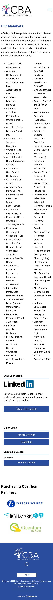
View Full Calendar (26, 462)
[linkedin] (26, 564)
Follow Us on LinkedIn (26, 409)
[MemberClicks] (16, 9)
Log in (26, 575)
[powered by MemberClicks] (26, 597)
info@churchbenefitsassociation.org (26, 589)
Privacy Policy (26, 591)
